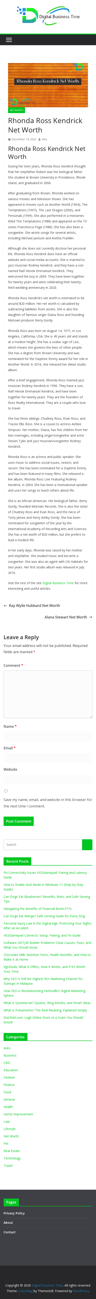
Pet (6, 1143)
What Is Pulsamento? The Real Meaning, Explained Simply (45, 1010)
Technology (12, 1158)
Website (10, 769)
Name (10, 726)
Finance (9, 1085)
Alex (44, 139)
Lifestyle (10, 1129)
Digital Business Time (58, 583)
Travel (8, 1165)
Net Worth (16, 110)
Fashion (9, 1077)
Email (10, 748)
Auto (7, 1048)
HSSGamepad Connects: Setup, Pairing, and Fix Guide (42, 935)
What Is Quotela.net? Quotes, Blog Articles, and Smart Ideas (47, 1003)
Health (8, 1107)
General (9, 1099)
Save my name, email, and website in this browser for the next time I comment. (48, 803)
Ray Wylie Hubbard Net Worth (34, 605)
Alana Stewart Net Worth (66, 617)
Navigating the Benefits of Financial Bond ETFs (38, 909)
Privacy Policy (14, 1213)
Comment (13, 665)
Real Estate (12, 1151)
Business (10, 1055)
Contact (10, 1232)
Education (11, 1070)
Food (7, 1092)
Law (7, 1121)
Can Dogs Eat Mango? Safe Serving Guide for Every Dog (44, 916)
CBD (7, 1063)
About (8, 1222)
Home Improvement (18, 1114)
